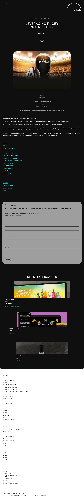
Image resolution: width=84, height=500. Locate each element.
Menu (7, 3)
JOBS (4, 464)
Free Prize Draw (7, 434)
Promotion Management (9, 148)
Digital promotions (8, 165)
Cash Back (5, 438)
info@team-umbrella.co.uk (10, 483)
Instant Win (6, 431)
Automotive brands (8, 188)
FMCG (4, 193)
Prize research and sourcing (10, 155)
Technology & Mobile (8, 185)
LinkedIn (5, 455)
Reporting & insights (8, 168)
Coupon (4, 443)
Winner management (8, 163)
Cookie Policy (27, 495)
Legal (36, 495)
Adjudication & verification (10, 158)
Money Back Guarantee (9, 436)
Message (7, 247)
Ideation (5, 145)
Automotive (6, 415)
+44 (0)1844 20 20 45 (14, 215)
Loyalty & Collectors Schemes (11, 429)
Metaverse (5, 170)
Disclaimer (44, 495)
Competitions (6, 445)
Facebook (5, 457)
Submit (8, 259)
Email (6, 229)
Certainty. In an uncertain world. (19, 357)
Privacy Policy (15, 495)
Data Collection (7, 173)
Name (6, 221)
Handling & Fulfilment (8, 153)
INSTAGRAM (5, 462)
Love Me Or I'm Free (14, 329)
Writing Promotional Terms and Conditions (14, 160)
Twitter (5, 459)
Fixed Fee (5, 150)
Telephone (7, 238)
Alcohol (5, 190)
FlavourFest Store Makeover (9, 302)
